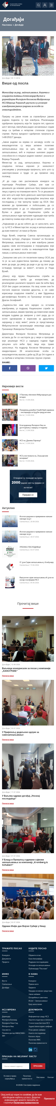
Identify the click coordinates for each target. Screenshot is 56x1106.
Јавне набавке (34, 994)
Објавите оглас (35, 955)
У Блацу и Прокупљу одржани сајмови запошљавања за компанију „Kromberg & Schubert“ (25, 862)
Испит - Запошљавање (38, 1001)
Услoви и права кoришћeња (10, 1077)
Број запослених (35, 1004)
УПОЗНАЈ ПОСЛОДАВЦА (30, 547)
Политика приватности (38, 1043)
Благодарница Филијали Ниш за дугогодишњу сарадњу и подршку (33, 426)
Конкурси (6, 955)
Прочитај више (8, 676)
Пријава (38, 1066)
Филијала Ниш (8, 1026)
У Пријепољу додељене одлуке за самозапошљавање (20, 733)
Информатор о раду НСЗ (39, 1016)
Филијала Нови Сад (10, 1023)
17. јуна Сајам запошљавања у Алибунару (37, 562)
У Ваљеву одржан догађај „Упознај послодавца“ (21, 797)
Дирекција (6, 1016)
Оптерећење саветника (38, 997)
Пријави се (28, 494)
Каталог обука (34, 1036)
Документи (6, 958)
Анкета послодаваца (37, 1033)
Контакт (51, 1077)
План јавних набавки (37, 1030)
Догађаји (5, 987)
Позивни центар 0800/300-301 (13, 1034)
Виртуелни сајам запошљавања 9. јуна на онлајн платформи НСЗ (37, 578)
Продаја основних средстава (40, 991)
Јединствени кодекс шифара (40, 1026)
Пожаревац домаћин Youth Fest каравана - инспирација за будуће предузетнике (37, 411)
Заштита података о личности (41, 1020)
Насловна (7, 24)
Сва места (6, 1030)
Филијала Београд (9, 1020)
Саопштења (24, 522)
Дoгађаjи (19, 24)
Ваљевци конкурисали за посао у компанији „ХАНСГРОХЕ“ (26, 669)
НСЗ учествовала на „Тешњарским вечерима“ (34, 457)
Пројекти (5, 962)
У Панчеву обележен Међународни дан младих (35, 396)
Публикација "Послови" (38, 968)
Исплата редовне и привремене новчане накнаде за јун (36, 533)
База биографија (35, 958)
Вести (22, 400)
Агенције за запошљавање (39, 965)
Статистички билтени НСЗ (39, 1023)
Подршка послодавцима (38, 962)
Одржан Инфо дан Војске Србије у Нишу (24, 926)
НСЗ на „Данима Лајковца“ (30, 440)
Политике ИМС (35, 1039)
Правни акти (33, 984)
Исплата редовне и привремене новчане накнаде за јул (36, 517)
